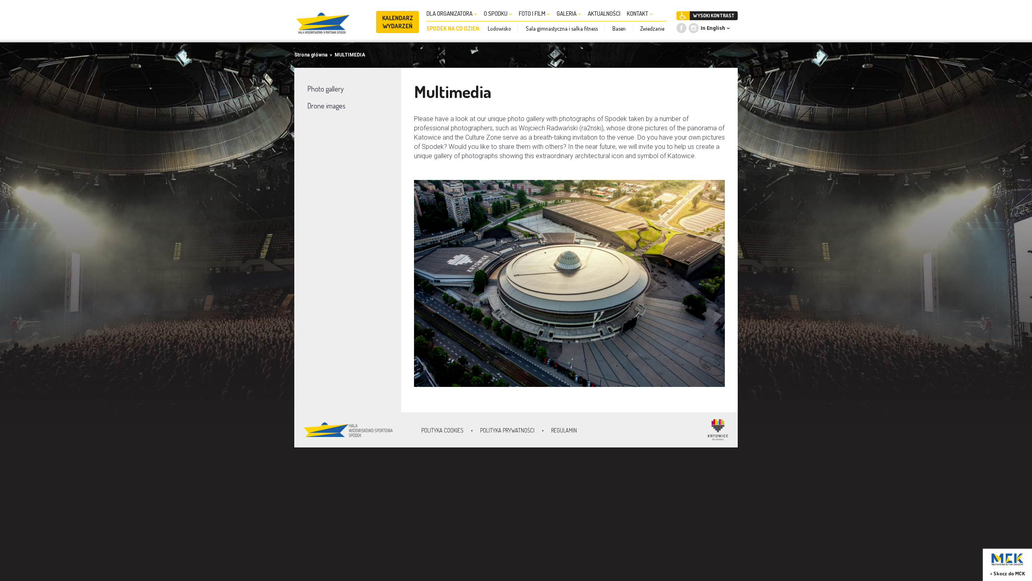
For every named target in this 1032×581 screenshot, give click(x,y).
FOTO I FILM (533, 13)
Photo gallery (325, 88)
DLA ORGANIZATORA (450, 13)
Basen (619, 28)
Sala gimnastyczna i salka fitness (562, 28)
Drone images (326, 105)
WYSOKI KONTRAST (713, 16)
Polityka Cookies (442, 430)
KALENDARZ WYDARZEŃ (397, 22)
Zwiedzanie (652, 28)
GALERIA (567, 13)
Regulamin (564, 430)
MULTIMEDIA (350, 55)
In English (713, 28)
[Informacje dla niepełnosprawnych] (683, 15)
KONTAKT (638, 13)
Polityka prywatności (507, 430)
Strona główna (310, 55)
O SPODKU (496, 13)
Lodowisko (499, 28)
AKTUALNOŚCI (604, 13)
